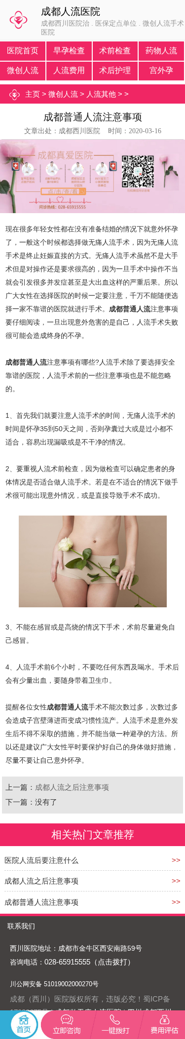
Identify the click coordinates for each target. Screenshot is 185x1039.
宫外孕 (161, 70)
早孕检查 (69, 50)
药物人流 (161, 50)
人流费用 (69, 70)
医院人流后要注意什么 (41, 860)
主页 (32, 94)
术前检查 (115, 50)
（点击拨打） (112, 962)
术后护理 (115, 70)
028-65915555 (67, 962)
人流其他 (101, 94)
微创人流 (22, 70)
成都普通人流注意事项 (41, 902)
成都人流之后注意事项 (72, 787)
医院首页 (22, 50)
